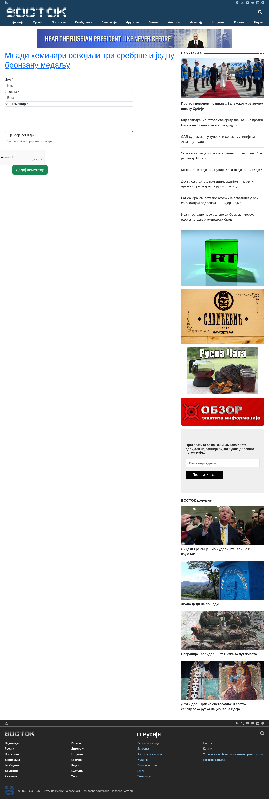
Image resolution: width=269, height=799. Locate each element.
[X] (242, 2)
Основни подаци (148, 743)
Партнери (209, 743)
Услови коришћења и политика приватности (233, 754)
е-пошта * (12, 91)
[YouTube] (247, 2)
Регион (153, 22)
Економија (109, 22)
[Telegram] (262, 2)
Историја (143, 748)
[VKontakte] (252, 2)
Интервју (196, 22)
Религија (142, 759)
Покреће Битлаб (214, 759)
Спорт (75, 776)
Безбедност (83, 22)
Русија (37, 22)
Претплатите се (204, 474)
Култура (77, 770)
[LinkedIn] (257, 2)
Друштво (132, 22)
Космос (239, 22)
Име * (9, 79)
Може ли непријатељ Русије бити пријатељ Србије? (221, 170)
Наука (258, 22)
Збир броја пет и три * (20, 135)
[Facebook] (237, 2)
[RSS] (6, 2)
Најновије (16, 22)
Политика (59, 22)
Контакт (208, 748)
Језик (140, 770)
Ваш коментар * (16, 104)
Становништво (147, 765)
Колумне (218, 22)
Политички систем (149, 754)
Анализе (174, 22)
